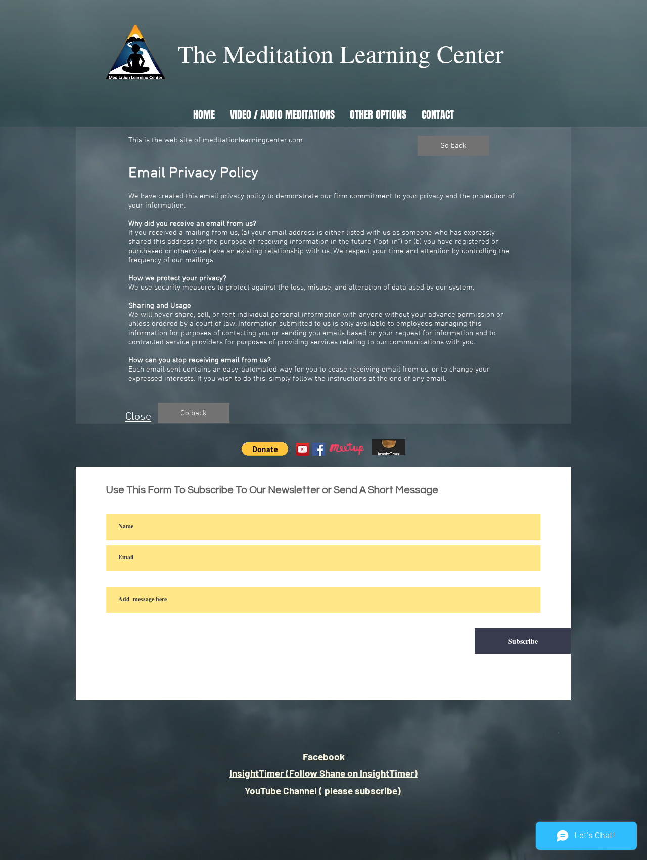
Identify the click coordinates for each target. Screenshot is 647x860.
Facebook (324, 756)
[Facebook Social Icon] (318, 449)
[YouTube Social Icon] (302, 449)
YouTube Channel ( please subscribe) (324, 790)
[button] (265, 449)
